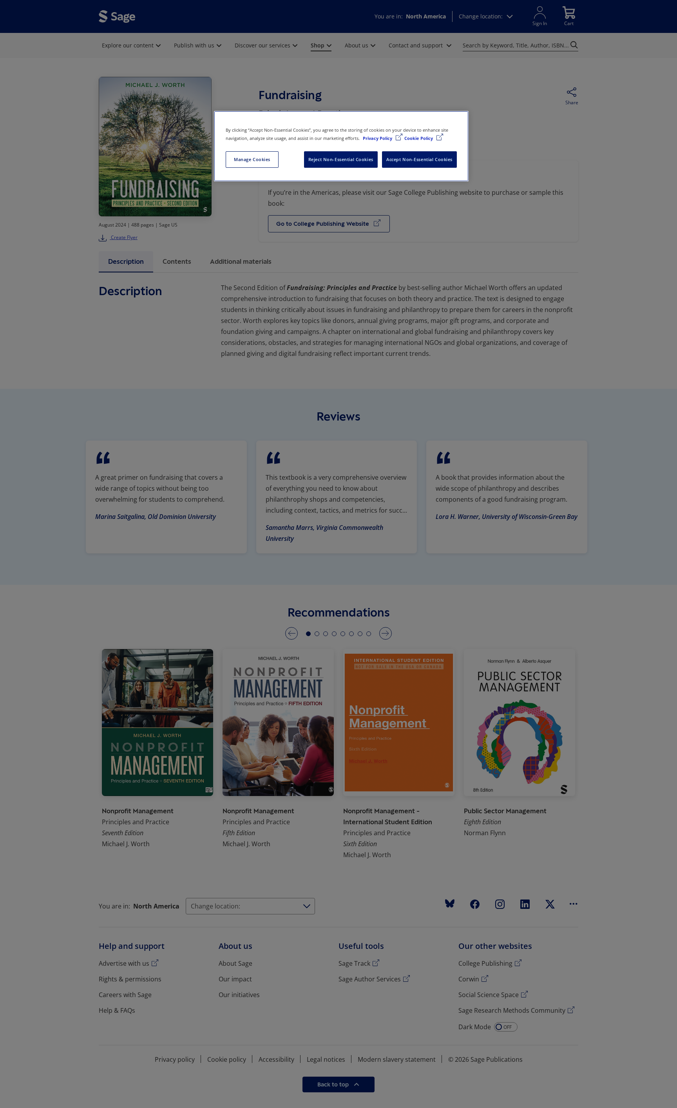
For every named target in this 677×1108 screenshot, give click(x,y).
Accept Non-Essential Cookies (419, 159)
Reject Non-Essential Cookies (340, 159)
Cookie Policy (419, 138)
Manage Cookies (252, 159)
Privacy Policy (378, 138)
